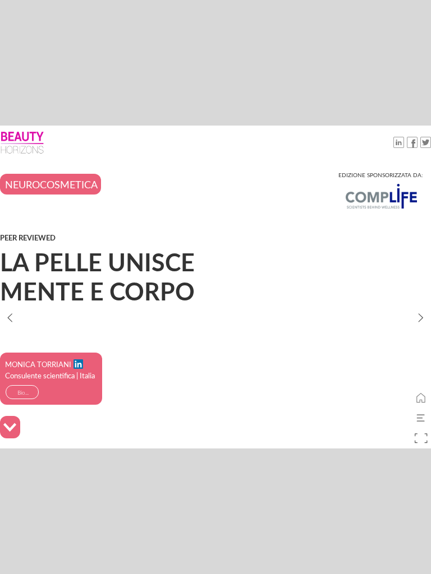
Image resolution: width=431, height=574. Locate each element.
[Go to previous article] (10, 317)
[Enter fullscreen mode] (421, 438)
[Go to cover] (421, 398)
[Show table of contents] (421, 418)
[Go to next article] (421, 317)
